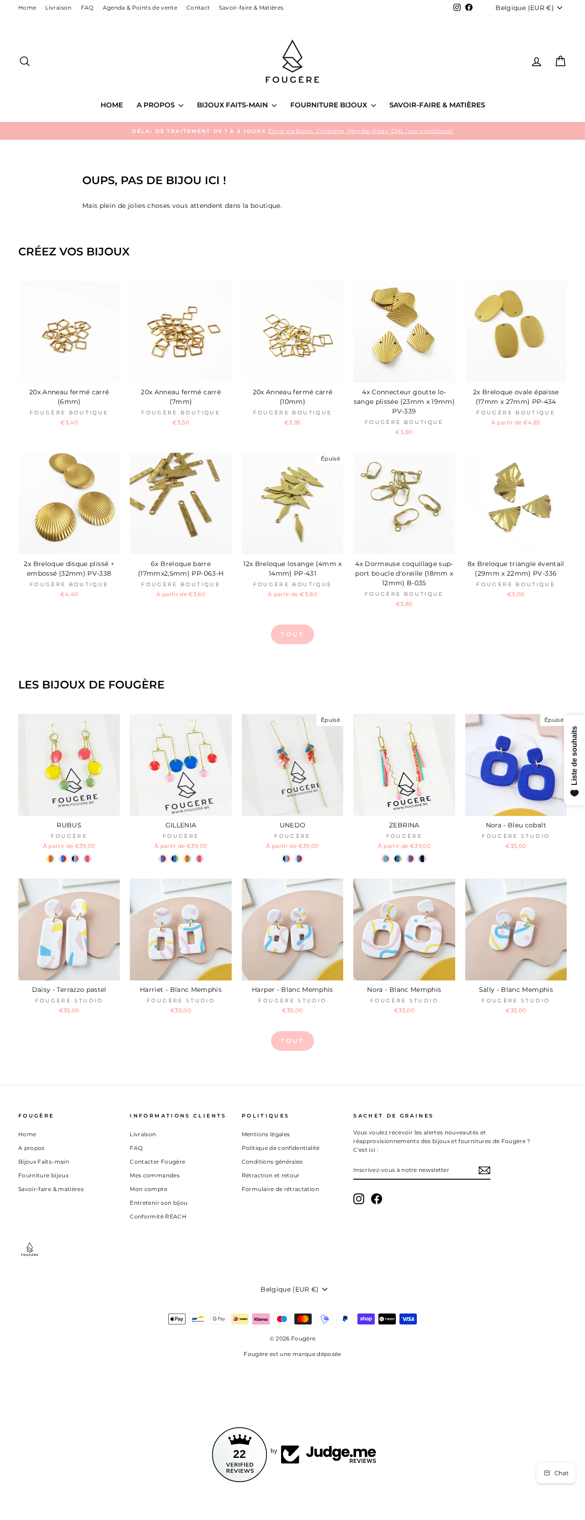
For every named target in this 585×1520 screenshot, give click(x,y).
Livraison (58, 7)
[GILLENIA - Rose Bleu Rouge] (162, 858)
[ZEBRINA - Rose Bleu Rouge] (410, 858)
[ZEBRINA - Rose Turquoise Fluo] (385, 858)
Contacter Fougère (157, 1161)
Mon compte (148, 1189)
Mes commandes (155, 1175)
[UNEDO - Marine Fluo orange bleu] (286, 858)
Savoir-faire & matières (437, 105)
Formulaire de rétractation (280, 1189)
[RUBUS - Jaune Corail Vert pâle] (50, 858)
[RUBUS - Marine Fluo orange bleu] (75, 858)
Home (27, 7)
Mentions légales (266, 1134)
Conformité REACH (158, 1216)
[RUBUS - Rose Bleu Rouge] (62, 858)
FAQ (87, 7)
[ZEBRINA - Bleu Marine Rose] (422, 858)
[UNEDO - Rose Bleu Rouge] (298, 858)
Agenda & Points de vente (140, 7)
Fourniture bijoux (329, 105)
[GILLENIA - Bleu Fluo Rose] (199, 858)
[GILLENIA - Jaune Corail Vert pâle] (187, 858)
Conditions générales (272, 1161)
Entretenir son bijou (158, 1202)
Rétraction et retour (271, 1175)
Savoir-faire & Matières (251, 7)
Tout (293, 634)
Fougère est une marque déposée (292, 1354)
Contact (198, 7)
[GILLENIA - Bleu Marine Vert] (174, 858)
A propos (156, 105)
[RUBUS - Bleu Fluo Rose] (87, 858)
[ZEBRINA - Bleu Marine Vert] (398, 858)
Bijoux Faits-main (233, 105)
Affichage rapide (69, 372)
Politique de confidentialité (281, 1147)
